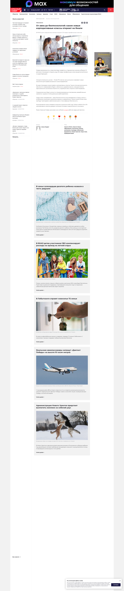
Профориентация (69, 133)
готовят (66, 110)
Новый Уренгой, (76, 131)
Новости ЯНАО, (68, 127)
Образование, (68, 128)
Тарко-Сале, (84, 131)
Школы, (81, 128)
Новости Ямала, (77, 127)
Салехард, (74, 130)
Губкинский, (80, 130)
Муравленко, (68, 131)
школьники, (67, 130)
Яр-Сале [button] (50, 10)
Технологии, (75, 128)
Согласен (115, 584)
